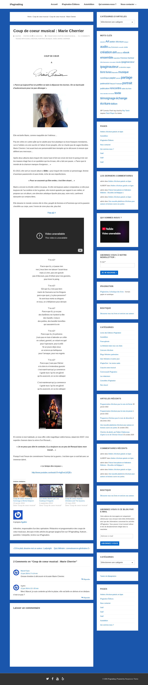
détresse (120, 53)
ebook (126, 52)
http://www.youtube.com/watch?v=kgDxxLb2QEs (51, 472)
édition (114, 103)
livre (102, 72)
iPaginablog (16, 4)
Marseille (115, 72)
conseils (121, 47)
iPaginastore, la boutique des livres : (112, 292)
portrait (41, 39)
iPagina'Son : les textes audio (110, 363)
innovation (113, 62)
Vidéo (55, 39)
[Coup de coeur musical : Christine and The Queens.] (77, 490)
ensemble (106, 57)
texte (118, 93)
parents (118, 78)
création (33, 39)
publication (104, 88)
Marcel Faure (25, 571)
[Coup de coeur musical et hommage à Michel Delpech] (25, 490)
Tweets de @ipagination (108, 576)
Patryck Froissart (115, 83)
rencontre (115, 88)
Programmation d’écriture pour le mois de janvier (116, 411)
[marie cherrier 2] (51, 129)
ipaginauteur (109, 66)
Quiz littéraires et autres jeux (110, 359)
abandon (102, 42)
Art (107, 41)
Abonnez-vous (109, 543)
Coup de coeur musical (66, 36)
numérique (104, 78)
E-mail (103, 262)
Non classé (104, 385)
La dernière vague (124, 67)
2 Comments (85, 36)
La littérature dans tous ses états (111, 346)
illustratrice (106, 62)
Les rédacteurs (105, 376)
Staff (101, 153)
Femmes (123, 58)
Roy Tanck (126, 110)
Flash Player (110, 113)
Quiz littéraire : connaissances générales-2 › (72, 548)
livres (109, 72)
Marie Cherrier (64, 39)
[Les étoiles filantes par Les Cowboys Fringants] (51, 490)
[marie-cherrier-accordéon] (51, 431)
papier (112, 78)
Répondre (86, 579)
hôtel (101, 62)
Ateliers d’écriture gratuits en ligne (111, 132)
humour (131, 58)
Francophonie (104, 341)
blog (109, 47)
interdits (118, 62)
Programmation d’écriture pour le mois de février (116, 404)
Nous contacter (127, 4)
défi (114, 52)
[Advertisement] (52, 46)
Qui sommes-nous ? (107, 4)
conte (126, 47)
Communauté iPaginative (108, 372)
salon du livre (126, 88)
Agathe (24, 522)
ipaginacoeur (127, 62)
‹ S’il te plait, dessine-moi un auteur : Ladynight (32, 548)
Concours (114, 47)
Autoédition (89, 4)
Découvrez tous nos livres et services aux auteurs (117, 313)
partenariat (104, 83)
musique (49, 39)
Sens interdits (104, 93)
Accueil (54, 4)
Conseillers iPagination (108, 381)
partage (126, 77)
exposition (117, 58)
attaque (126, 42)
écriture (105, 103)
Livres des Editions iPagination (110, 333)
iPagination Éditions (71, 4)
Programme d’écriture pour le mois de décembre (116, 418)
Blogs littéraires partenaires (109, 354)
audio (27, 39)
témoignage (108, 98)
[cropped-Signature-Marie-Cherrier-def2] (51, 78)
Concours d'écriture (106, 350)
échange (121, 98)
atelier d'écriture (117, 42)
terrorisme (111, 93)
